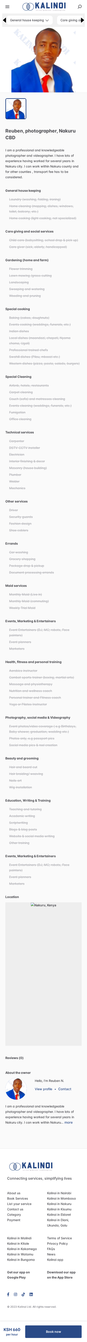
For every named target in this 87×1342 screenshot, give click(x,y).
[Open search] (79, 6)
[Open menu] (7, 6)
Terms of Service (59, 1238)
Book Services (17, 1198)
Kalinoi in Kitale (18, 1243)
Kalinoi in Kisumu (59, 1209)
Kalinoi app (55, 1260)
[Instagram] (15, 1294)
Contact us (15, 1209)
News (51, 1254)
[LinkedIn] (31, 1294)
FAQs (51, 1249)
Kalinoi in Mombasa (61, 1198)
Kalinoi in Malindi (19, 1238)
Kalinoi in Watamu (20, 1254)
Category (14, 1214)
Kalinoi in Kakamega (22, 1249)
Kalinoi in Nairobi (59, 1193)
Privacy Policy (57, 1243)
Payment (13, 1220)
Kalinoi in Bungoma (21, 1260)
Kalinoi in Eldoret (59, 1214)
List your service (19, 1204)
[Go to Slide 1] (15, 108)
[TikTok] (23, 1294)
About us (14, 1193)
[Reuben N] (16, 1089)
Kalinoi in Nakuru (59, 1204)
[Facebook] (9, 1294)
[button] (43, 60)
